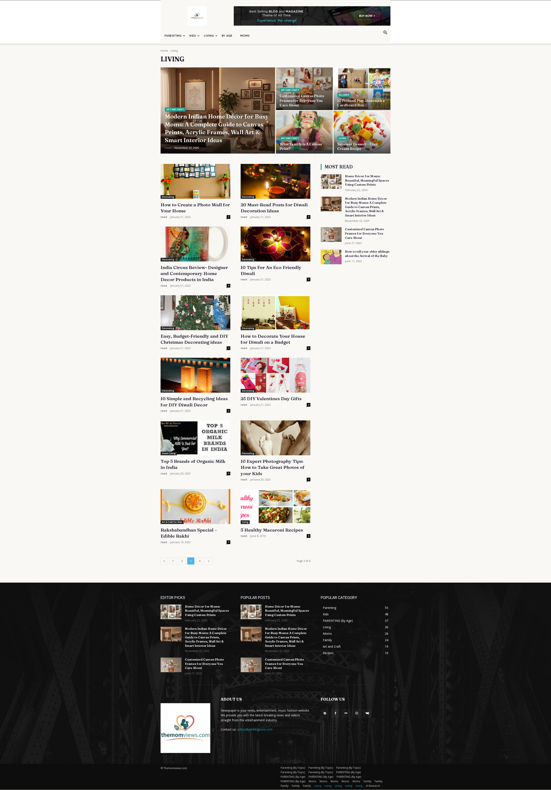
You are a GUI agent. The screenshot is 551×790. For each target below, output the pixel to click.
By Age (227, 35)
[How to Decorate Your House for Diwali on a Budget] (275, 312)
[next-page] (208, 561)
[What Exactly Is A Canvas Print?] (304, 132)
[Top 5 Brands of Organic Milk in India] (195, 437)
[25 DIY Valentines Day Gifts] (275, 375)
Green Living (169, 453)
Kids (192, 35)
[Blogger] (325, 713)
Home (164, 51)
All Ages (344, 95)
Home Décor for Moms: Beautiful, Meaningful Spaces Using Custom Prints (367, 180)
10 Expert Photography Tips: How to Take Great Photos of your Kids (273, 467)
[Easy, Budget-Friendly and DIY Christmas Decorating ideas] (195, 312)
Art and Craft (175, 109)
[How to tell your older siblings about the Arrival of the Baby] (331, 257)
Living (209, 35)
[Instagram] (357, 713)
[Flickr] (346, 713)
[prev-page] (164, 561)
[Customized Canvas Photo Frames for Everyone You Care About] (304, 88)
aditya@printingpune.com (254, 729)
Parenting (173, 35)
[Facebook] (335, 713)
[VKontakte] (367, 713)
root (164, 217)
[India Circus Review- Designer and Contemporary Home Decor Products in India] (195, 244)
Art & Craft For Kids (172, 522)
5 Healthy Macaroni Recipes (272, 530)
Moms (244, 35)
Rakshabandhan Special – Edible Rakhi (189, 533)
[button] (385, 33)
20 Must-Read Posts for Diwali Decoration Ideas (274, 207)
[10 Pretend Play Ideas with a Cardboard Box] (362, 88)
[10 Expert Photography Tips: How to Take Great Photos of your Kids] (275, 437)
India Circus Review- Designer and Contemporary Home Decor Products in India (194, 273)
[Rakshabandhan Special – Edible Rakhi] (195, 506)
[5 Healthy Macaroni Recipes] (275, 506)
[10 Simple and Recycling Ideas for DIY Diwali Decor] (195, 375)
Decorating (168, 196)
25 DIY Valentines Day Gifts (271, 398)
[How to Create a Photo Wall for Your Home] (195, 181)
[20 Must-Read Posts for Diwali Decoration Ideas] (275, 181)
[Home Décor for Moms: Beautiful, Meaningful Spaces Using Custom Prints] (331, 181)
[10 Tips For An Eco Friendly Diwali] (275, 244)
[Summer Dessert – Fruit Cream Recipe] (362, 132)
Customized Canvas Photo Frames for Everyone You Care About (364, 233)
